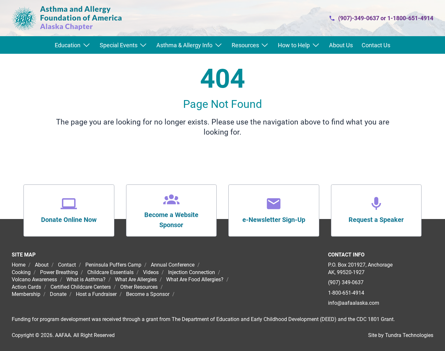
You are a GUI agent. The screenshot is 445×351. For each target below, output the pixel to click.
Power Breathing (59, 272)
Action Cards (26, 287)
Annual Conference (172, 265)
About (42, 265)
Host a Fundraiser (96, 294)
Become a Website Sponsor (171, 220)
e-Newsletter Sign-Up (273, 220)
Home (19, 265)
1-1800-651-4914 (410, 18)
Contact (67, 265)
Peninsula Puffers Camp (113, 265)
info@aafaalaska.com (353, 303)
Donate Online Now (69, 220)
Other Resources (139, 287)
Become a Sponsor (147, 294)
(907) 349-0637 (346, 282)
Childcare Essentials (110, 272)
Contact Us (376, 45)
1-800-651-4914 (346, 293)
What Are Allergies (136, 279)
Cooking (21, 272)
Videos (151, 272)
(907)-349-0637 (358, 18)
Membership (26, 294)
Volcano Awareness (34, 279)
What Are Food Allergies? (194, 279)
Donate (58, 294)
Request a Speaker (376, 220)
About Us (341, 45)
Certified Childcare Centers (80, 287)
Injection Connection (191, 272)
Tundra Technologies (409, 335)
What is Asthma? (86, 279)
